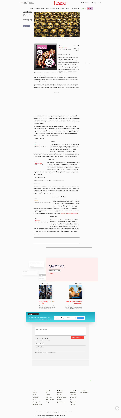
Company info (83, 390)
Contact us (51, 411)
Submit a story (73, 395)
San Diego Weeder (84, 392)
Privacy (70, 411)
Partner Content (36, 402)
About (40, 411)
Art (46, 392)
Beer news (59, 394)
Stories (42, 8)
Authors (34, 394)
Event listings (49, 397)
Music (57, 8)
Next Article (78, 283)
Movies (62, 8)
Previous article (44, 283)
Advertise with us (59, 411)
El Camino (37, 145)
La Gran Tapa (38, 163)
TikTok (72, 402)
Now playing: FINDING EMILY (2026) (74, 302)
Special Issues (36, 397)
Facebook (73, 397)
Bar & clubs (59, 392)
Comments (36, 235)
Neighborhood (63, 47)
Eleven (36, 200)
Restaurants (60, 401)
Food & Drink (60, 390)
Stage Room (38, 220)
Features (35, 390)
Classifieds (37, 8)
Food (72, 8)
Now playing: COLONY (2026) (47, 302)
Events (47, 8)
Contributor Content (37, 401)
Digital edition (57, 412)
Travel (47, 402)
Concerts (48, 394)
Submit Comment (76, 337)
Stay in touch (73, 390)
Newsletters (73, 392)
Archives (31, 8)
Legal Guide (77, 8)
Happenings (48, 390)
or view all (51, 273)
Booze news (60, 395)
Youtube (73, 404)
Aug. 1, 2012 (29, 20)
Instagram (73, 401)
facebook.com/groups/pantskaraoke (69, 213)
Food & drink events (61, 397)
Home (36, 411)
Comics (34, 399)
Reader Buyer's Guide (37, 404)
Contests (52, 8)
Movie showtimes (50, 399)
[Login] (100, 2)
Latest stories (36, 395)
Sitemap (66, 411)
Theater (67, 8)
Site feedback (73, 394)
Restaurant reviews (61, 402)
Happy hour (59, 399)
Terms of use (50, 412)
